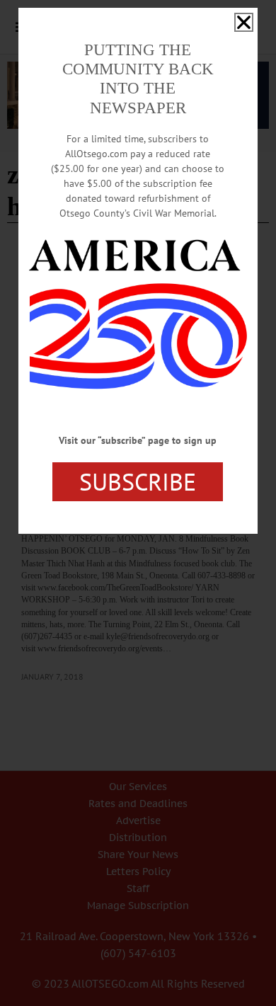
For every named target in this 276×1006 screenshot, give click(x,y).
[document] (138, 503)
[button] (243, 22)
